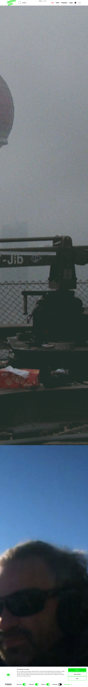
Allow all (77, 670)
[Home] (12, 2)
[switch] (37, 684)
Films (57, 2)
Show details (67, 684)
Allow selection (77, 674)
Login (71, 2)
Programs (64, 2)
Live (52, 2)
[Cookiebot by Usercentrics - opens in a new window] (8, 684)
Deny (77, 678)
